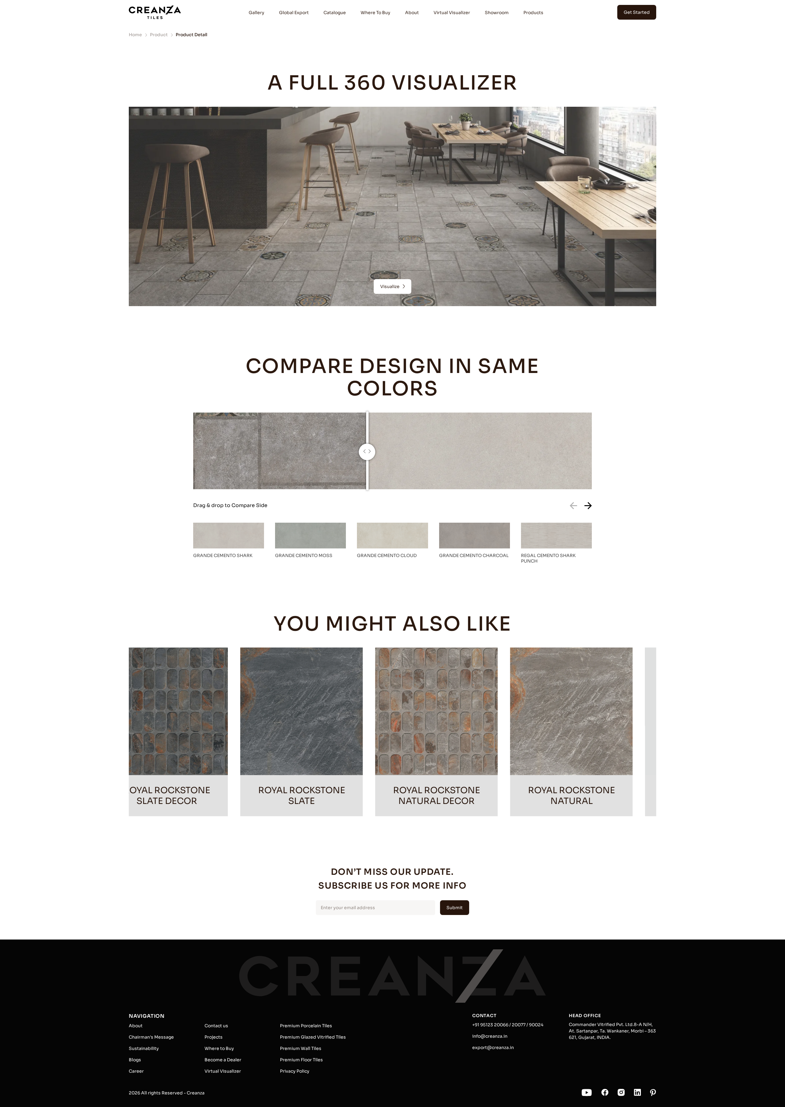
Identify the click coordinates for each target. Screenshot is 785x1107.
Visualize (390, 286)
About (412, 12)
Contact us (216, 1025)
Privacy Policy (294, 1071)
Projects (214, 1037)
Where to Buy (219, 1048)
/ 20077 (517, 1025)
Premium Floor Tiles (301, 1060)
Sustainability (144, 1048)
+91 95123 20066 (490, 1025)
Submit (454, 907)
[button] (588, 506)
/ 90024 (534, 1025)
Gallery (256, 12)
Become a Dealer (223, 1060)
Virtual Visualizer (452, 12)
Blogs (135, 1060)
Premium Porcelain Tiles (306, 1025)
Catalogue (335, 12)
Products (533, 12)
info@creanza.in (489, 1036)
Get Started (637, 12)
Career (136, 1071)
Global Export (294, 12)
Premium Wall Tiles (300, 1048)
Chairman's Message (151, 1037)
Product (159, 34)
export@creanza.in (493, 1047)
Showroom (497, 12)
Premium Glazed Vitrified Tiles (313, 1037)
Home (135, 34)
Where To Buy (375, 12)
